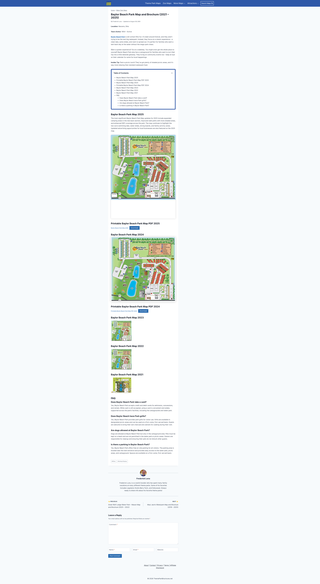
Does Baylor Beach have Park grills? (133, 100)
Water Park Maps (121, 10)
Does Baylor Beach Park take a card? (133, 98)
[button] (121, 330)
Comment (113, 525)
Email (135, 550)
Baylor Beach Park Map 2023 (127, 88)
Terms (166, 565)
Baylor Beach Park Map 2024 (127, 83)
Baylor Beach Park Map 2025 (127, 78)
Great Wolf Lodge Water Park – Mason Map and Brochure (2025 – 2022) (124, 504)
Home (113, 10)
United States (122, 461)
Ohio (113, 461)
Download (134, 228)
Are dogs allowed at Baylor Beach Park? (134, 103)
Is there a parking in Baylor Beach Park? (134, 106)
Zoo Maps (167, 3)
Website (160, 550)
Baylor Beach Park (118, 37)
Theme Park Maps (153, 3)
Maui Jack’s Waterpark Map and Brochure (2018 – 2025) (162, 504)
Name (112, 550)
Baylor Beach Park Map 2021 (127, 93)
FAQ (117, 95)
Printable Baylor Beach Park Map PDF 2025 (132, 80)
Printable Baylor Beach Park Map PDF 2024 (132, 85)
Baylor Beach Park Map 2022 (127, 90)
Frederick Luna (143, 478)
